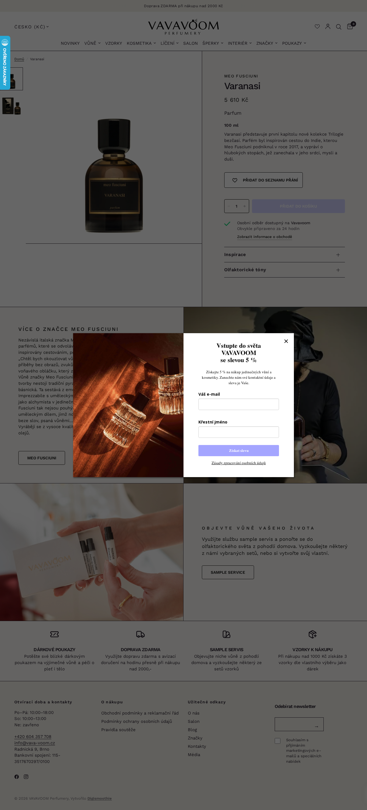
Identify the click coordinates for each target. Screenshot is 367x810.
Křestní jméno (212, 422)
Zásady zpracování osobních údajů (239, 462)
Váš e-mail (209, 394)
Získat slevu (239, 450)
